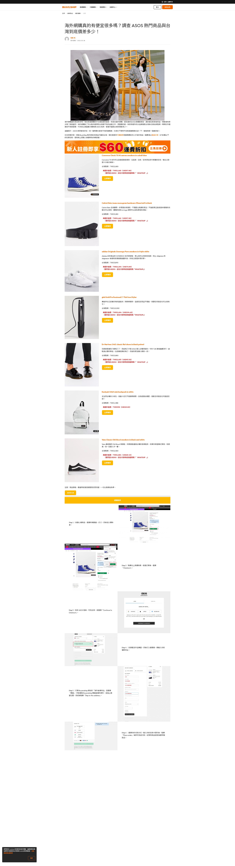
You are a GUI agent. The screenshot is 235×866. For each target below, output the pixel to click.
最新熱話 (70, 13)
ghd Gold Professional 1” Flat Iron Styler (119, 297)
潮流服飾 (78, 13)
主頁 (63, 13)
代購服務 (120, 135)
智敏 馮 (72, 38)
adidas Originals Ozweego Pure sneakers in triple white (125, 251)
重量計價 (155, 135)
